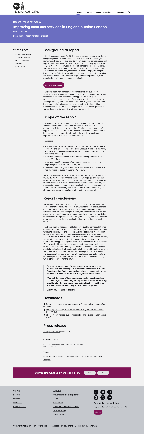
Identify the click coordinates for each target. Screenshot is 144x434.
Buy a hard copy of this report (72, 344)
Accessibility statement (63, 426)
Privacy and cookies (42, 426)
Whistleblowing (59, 410)
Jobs (55, 399)
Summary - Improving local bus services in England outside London (75, 309)
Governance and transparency (66, 395)
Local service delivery (72, 356)
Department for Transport (36, 36)
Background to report (23, 54)
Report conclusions (22, 60)
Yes (89, 373)
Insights (16, 399)
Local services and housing (92, 356)
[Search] (129, 12)
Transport (47, 360)
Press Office (58, 414)
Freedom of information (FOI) (66, 406)
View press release (51, 332)
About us (57, 391)
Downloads (19, 63)
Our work (17, 391)
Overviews (17, 403)
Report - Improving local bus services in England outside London (74, 304)
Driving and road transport (53, 356)
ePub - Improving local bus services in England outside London (73, 315)
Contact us (58, 403)
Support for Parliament (105, 12)
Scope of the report (22, 57)
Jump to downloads (53, 85)
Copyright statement (22, 426)
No (103, 373)
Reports (16, 395)
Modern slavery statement (86, 426)
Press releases (19, 406)
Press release (20, 67)
